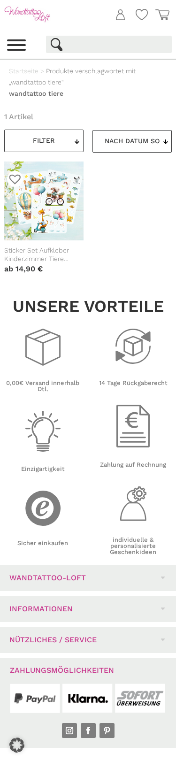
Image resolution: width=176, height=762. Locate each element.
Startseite (23, 71)
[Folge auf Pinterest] (107, 730)
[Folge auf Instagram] (69, 730)
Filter (43, 140)
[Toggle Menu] (16, 45)
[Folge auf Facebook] (88, 730)
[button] (17, 745)
